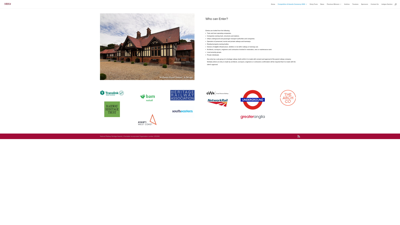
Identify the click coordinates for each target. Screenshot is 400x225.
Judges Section (386, 4)
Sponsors (364, 4)
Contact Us (375, 4)
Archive (347, 4)
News (322, 4)
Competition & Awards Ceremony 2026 (291, 4)
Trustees (355, 4)
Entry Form (314, 4)
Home (273, 4)
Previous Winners (333, 4)
